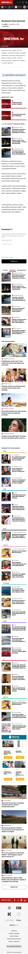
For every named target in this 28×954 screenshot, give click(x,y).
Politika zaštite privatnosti (14, 938)
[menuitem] (23, 2)
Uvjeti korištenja (14, 936)
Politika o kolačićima (14, 941)
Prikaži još (14, 887)
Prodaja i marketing (14, 933)
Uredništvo (14, 930)
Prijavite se (14, 261)
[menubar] (23, 2)
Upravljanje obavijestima (15, 946)
